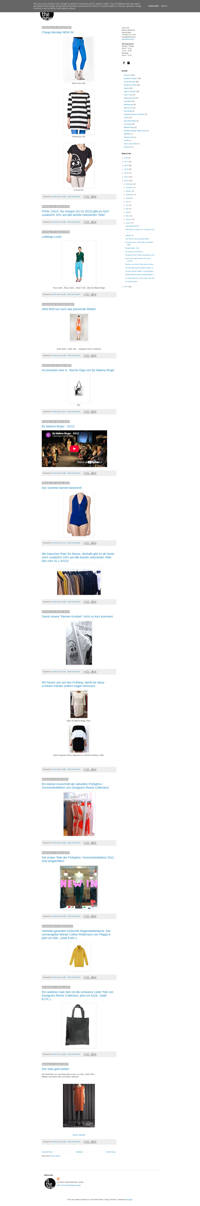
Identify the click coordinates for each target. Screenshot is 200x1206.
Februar (129, 219)
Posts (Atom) (55, 1156)
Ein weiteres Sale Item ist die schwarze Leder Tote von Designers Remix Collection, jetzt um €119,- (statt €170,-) (77, 995)
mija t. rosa (128, 94)
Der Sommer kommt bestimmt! (62, 487)
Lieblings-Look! (52, 236)
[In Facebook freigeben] (92, 196)
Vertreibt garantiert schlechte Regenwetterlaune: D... (140, 275)
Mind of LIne (128, 107)
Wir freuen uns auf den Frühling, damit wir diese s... (140, 264)
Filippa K (127, 75)
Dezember (129, 184)
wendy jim (127, 147)
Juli (127, 202)
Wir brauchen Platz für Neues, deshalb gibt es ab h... (140, 255)
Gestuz (126, 88)
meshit (126, 140)
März (128, 216)
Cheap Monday (129, 81)
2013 (126, 177)
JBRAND (127, 134)
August (128, 198)
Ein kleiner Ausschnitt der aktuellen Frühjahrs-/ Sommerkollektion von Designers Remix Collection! (75, 785)
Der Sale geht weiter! (55, 1069)
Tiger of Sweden (130, 91)
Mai (127, 209)
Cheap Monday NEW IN (57, 32)
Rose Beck (128, 111)
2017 (126, 161)
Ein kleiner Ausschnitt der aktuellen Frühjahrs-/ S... (139, 268)
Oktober (128, 191)
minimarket (128, 124)
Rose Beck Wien (130, 121)
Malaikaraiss (128, 104)
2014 (126, 173)
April (127, 212)
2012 (126, 180)
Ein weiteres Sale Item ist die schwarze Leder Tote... (140, 278)
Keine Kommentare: (74, 196)
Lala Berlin (128, 101)
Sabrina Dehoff (129, 98)
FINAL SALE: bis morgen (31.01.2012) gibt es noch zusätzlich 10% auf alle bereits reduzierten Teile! (75, 213)
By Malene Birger (130, 78)
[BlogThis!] (87, 196)
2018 (126, 158)
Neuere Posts (47, 1152)
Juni (127, 205)
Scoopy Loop (129, 137)
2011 (126, 286)
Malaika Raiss (129, 127)
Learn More (153, 6)
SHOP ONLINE (79, 1135)
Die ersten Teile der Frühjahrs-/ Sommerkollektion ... (140, 271)
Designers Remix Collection (134, 114)
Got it (164, 6)
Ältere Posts (111, 1152)
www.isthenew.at (128, 39)
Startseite (79, 1152)
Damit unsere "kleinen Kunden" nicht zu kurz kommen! (77, 616)
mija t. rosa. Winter (130, 143)
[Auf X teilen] (90, 196)
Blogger (130, 1199)
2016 (126, 165)
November (129, 187)
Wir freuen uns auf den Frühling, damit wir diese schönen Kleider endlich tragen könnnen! (73, 684)
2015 (126, 169)
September (129, 195)
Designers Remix (130, 85)
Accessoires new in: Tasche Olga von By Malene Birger (78, 370)
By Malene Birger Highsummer (135, 130)
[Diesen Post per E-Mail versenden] (85, 196)
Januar (128, 223)
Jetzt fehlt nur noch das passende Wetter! (69, 309)
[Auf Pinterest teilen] (95, 196)
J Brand (127, 117)
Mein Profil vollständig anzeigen (69, 1185)
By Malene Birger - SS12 (58, 426)
